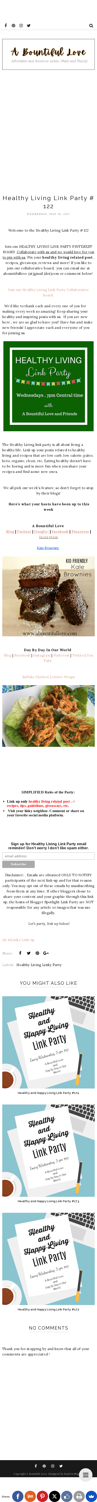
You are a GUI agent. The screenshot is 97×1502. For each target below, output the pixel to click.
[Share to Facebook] (20, 953)
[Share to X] (28, 953)
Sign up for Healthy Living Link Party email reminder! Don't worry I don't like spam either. (48, 846)
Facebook (22, 655)
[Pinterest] (42, 1496)
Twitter (78, 655)
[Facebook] (17, 1496)
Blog (8, 655)
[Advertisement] (48, 130)
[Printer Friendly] (79, 1496)
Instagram (48, 537)
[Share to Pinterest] (37, 953)
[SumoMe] (91, 1496)
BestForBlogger (73, 1473)
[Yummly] (30, 1496)
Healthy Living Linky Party (39, 965)
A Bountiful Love (37, 1473)
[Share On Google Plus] (46, 953)
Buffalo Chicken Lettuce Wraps (48, 677)
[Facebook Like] (66, 1496)
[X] (54, 1496)
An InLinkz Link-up (18, 940)
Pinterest (61, 655)
